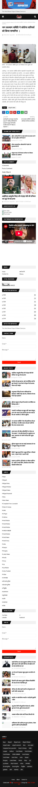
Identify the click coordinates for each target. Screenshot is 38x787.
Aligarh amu (6, 483)
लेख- (4, 605)
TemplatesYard (17, 782)
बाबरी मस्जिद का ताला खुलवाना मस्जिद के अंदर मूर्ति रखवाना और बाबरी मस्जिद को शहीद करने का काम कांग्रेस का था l (24, 664)
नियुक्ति (5, 588)
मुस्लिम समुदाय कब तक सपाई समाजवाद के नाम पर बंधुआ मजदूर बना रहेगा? (23, 445)
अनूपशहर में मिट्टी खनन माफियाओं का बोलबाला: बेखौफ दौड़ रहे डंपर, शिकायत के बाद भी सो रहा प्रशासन (23, 394)
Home (3, 22)
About (18, 779)
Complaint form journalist (10, 503)
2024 (19, 301)
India (4, 544)
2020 (19, 315)
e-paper (5, 514)
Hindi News (6, 537)
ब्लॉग (4, 598)
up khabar (6, 567)
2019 (19, 318)
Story (4, 561)
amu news (6, 500)
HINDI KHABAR (7, 530)
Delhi (4, 510)
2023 (19, 305)
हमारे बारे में (22, 271)
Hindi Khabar (6, 527)
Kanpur (5, 547)
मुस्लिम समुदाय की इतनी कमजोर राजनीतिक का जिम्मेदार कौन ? (23, 403)
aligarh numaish (7, 493)
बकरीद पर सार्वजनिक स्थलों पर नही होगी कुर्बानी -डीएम (24, 698)
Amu (4, 497)
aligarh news (9, 22)
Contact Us (5, 274)
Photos (21, 274)
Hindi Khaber (6, 534)
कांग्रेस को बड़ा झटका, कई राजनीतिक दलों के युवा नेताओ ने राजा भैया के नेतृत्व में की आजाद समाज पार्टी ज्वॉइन (23, 383)
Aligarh (5, 480)
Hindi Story (6, 541)
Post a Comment (7, 168)
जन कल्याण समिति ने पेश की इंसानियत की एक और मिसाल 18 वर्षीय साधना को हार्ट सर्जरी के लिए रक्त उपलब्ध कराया (23, 423)
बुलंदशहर (5, 595)
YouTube (4, 615)
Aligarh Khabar (7, 487)
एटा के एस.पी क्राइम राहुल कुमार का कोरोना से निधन (23, 673)
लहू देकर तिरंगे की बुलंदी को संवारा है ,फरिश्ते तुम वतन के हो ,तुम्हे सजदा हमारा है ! (23, 707)
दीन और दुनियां (6, 581)
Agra (4, 476)
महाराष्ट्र (5, 602)
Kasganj (5, 551)
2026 (19, 295)
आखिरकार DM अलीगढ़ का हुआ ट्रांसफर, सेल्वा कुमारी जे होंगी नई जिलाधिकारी (24, 724)
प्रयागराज (5, 591)
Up (4, 564)
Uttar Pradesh (7, 571)
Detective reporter (9, 35)
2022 (19, 308)
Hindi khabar (6, 524)
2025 (19, 298)
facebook (22, 617)
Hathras (5, 517)
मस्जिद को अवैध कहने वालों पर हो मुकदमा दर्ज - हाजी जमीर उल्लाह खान (24, 690)
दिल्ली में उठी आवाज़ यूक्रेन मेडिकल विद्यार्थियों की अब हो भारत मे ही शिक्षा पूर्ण (23, 682)
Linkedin (4, 617)
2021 (19, 312)
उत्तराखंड (5, 578)
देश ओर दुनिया (6, 585)
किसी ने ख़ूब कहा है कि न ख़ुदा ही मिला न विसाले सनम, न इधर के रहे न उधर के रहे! (23, 453)
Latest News (6, 554)
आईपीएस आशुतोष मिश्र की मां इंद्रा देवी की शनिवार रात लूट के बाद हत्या (19, 197)
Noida (4, 557)
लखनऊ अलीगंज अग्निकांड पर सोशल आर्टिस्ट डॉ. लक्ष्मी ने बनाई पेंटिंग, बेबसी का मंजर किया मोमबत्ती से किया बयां (23, 463)
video (4, 574)
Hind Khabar (6, 520)
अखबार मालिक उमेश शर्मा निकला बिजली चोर (23, 714)
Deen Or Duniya (7, 507)
